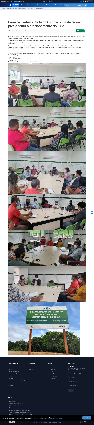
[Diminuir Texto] (90, 1)
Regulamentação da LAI (14, 373)
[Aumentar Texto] (88, 1)
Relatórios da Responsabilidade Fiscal (17, 380)
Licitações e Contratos (39, 4)
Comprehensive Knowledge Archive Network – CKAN (21, 414)
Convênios (11, 369)
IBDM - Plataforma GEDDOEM (47, 421)
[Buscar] (86, 5)
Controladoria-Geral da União (16, 405)
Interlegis (12, 408)
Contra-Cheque (52, 369)
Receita (30, 367)
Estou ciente (87, 418)
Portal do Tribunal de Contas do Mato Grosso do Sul (21, 412)
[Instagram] (69, 390)
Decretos (11, 385)
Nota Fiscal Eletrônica (53, 373)
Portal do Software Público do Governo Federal (20, 410)
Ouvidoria (51, 371)
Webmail (54, 4)
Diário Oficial (51, 367)
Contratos (11, 378)
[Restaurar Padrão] (92, 1)
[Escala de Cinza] (85, 1)
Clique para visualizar (73, 385)
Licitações (11, 376)
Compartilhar (80, 30)
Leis (9, 383)
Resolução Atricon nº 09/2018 (16, 403)
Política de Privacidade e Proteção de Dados (53, 418)
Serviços (48, 4)
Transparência (52, 378)
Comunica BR (13, 401)
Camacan (23, 4)
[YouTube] (72, 390)
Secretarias (29, 4)
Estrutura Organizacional (14, 371)
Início (4, 8)
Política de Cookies (37, 418)
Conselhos (60, 4)
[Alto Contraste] (83, 1)
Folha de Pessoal (12, 367)
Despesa (31, 369)
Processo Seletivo (53, 376)
